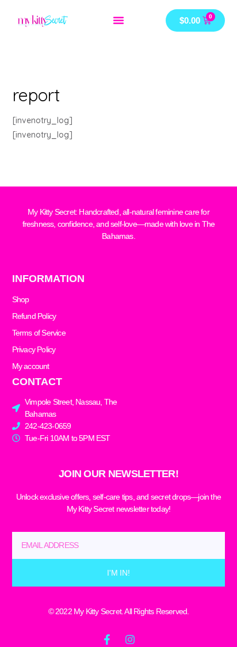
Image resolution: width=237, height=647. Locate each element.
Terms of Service (39, 332)
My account (30, 366)
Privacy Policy (34, 349)
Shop (20, 299)
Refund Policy (34, 316)
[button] (118, 20)
